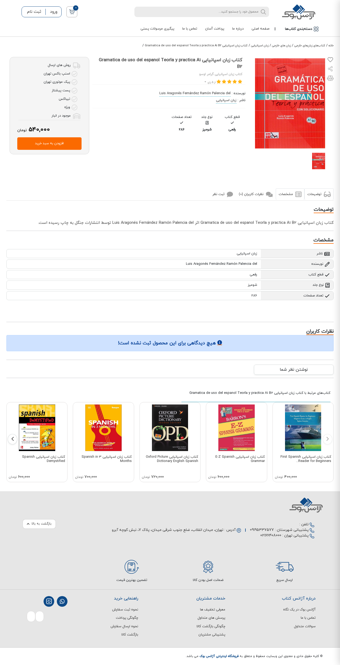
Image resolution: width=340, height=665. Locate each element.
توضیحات (314, 194)
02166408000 (270, 535)
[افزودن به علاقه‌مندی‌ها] (330, 61)
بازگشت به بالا (42, 524)
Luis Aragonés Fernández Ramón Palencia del (195, 93)
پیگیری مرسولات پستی (157, 28)
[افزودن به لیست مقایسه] (330, 79)
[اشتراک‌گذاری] (330, 69)
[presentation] (327, 439)
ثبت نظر (219, 194)
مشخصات (286, 194)
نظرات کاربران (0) (252, 194)
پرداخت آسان (214, 28)
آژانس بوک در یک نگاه (299, 609)
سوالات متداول (305, 626)
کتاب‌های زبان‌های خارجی (309, 45)
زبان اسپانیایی (260, 45)
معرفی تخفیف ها (212, 609)
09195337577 (262, 529)
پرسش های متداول (211, 618)
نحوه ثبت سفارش (125, 609)
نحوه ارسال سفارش (124, 626)
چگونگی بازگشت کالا (211, 626)
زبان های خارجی (281, 45)
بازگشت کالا (129, 634)
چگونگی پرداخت (127, 618)
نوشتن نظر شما (294, 370)
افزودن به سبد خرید (49, 143)
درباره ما (238, 28)
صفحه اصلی (260, 28)
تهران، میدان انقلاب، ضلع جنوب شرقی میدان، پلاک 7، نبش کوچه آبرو (167, 529)
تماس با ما (189, 28)
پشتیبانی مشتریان (211, 634)
